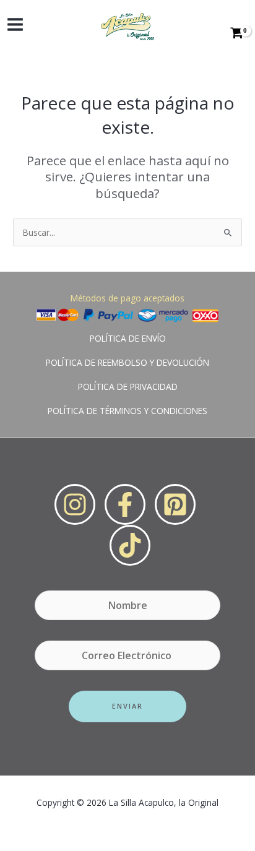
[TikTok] (130, 545)
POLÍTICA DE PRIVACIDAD (128, 386)
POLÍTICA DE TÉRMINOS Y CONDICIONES (127, 411)
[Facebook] (125, 504)
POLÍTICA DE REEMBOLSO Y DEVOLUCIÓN (127, 362)
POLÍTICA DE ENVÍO (128, 338)
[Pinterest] (175, 504)
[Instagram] (74, 504)
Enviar (127, 706)
